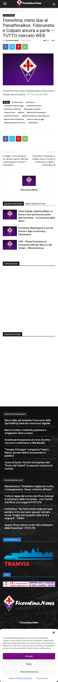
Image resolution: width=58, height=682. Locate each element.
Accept (29, 656)
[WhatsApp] (25, 47)
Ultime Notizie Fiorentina (14, 123)
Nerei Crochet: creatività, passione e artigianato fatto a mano (25, 431)
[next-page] (9, 255)
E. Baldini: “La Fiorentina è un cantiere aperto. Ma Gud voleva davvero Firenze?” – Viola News (15, 160)
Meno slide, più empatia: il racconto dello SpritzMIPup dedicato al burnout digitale (28, 422)
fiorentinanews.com (14, 480)
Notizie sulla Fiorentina (14, 119)
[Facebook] (5, 47)
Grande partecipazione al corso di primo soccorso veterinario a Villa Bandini (27, 441)
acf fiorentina (17, 102)
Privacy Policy (42, 678)
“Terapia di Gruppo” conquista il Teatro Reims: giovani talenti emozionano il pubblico (27, 452)
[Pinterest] (18, 47)
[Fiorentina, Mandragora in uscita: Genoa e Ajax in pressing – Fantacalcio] (10, 231)
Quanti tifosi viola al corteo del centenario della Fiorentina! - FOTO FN (29, 526)
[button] (53, 632)
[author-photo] (29, 186)
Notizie (21, 112)
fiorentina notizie (34, 106)
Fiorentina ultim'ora (12, 109)
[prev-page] (4, 255)
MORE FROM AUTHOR (35, 204)
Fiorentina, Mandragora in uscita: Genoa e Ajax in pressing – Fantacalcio (35, 231)
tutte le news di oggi (35, 119)
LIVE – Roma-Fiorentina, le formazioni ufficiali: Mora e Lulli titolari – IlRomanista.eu (35, 244)
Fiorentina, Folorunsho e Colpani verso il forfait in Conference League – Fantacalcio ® (43, 160)
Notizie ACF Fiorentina (36, 112)
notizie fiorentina (11, 116)
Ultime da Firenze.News (15, 414)
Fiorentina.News (12, 40)
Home (5, 11)
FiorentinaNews (16, 11)
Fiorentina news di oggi (14, 106)
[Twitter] (12, 47)
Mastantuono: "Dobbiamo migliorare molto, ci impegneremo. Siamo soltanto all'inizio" (29, 488)
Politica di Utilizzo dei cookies (20, 678)
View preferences (29, 671)
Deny (29, 664)
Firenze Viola (9, 112)
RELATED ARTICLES (13, 204)
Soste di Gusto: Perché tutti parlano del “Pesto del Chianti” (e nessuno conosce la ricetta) (29, 465)
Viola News (32, 123)
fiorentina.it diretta (32, 109)
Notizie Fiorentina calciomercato (35, 116)
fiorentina (30, 102)
